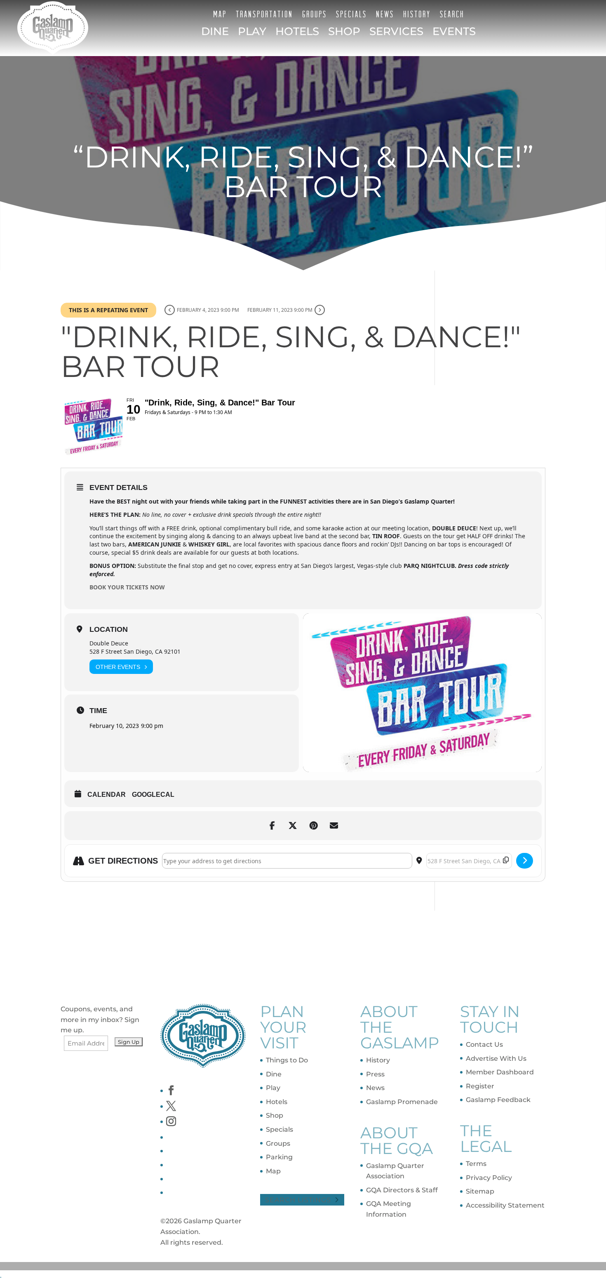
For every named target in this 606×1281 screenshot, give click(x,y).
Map (220, 14)
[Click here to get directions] (524, 861)
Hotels (297, 32)
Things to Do (287, 1060)
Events (454, 32)
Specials (351, 14)
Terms (476, 1164)
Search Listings (298, 1200)
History (417, 14)
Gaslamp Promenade (402, 1102)
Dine (215, 32)
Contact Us (484, 1044)
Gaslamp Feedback (498, 1100)
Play (252, 32)
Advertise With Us (496, 1058)
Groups (314, 14)
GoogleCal (153, 794)
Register (480, 1086)
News (385, 14)
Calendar (106, 794)
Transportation (264, 14)
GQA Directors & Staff (402, 1190)
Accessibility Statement (505, 1205)
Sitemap (480, 1191)
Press (375, 1074)
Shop (344, 32)
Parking (279, 1157)
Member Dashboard (500, 1072)
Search (452, 14)
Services (396, 32)
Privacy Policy (489, 1178)
